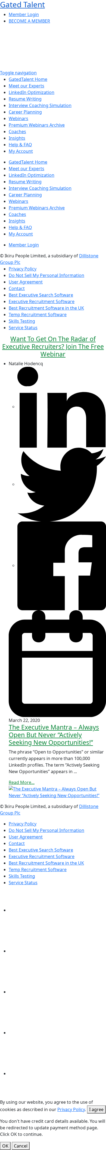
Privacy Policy (71, 1109)
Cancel (20, 1146)
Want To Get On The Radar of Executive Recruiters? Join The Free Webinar (53, 346)
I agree (96, 1109)
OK (5, 1146)
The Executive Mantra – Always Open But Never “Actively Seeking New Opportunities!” (54, 735)
